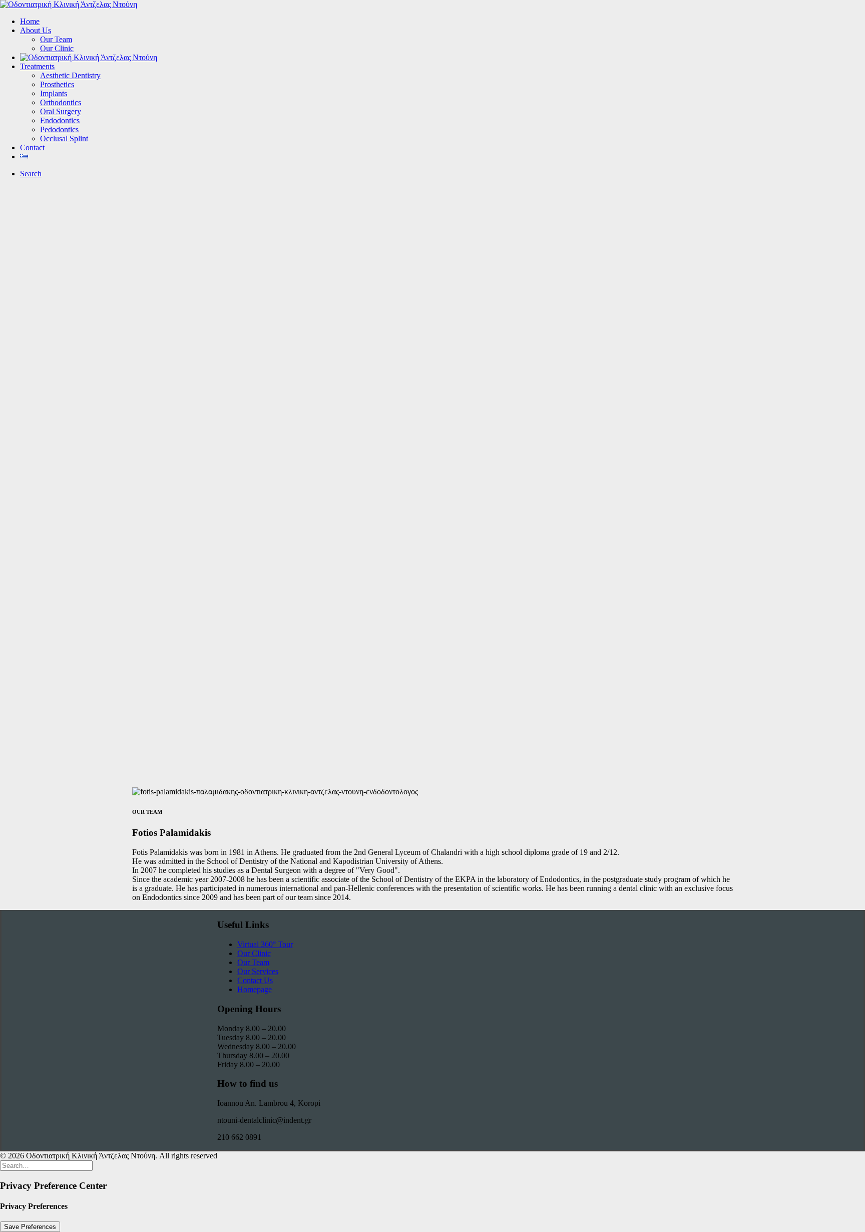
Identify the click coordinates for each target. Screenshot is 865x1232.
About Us (35, 30)
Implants (53, 93)
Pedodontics (59, 129)
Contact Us (255, 980)
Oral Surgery (60, 111)
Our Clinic (57, 48)
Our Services (257, 971)
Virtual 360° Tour (265, 944)
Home (30, 21)
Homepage (254, 989)
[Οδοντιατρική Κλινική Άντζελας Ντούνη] (432, 4)
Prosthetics (57, 84)
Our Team (56, 39)
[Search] (46, 1165)
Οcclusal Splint (64, 138)
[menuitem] (442, 21)
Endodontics (60, 120)
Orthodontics (60, 102)
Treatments (37, 66)
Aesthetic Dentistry (70, 75)
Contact (32, 147)
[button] (31, 173)
